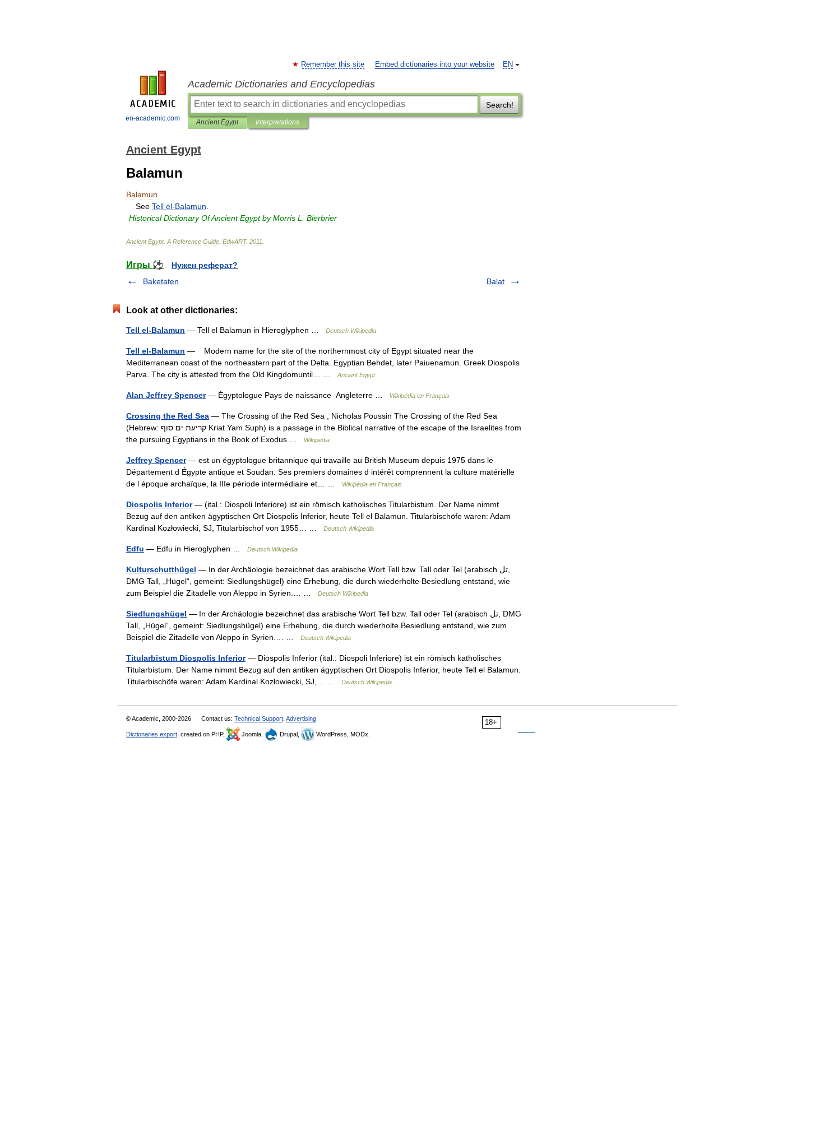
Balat (495, 281)
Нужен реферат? (205, 265)
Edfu (135, 548)
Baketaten (161, 281)
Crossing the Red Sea (167, 415)
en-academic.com (153, 118)
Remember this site (333, 64)
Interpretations (277, 122)
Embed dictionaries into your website (434, 64)
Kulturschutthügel (161, 569)
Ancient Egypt (217, 122)
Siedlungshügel (156, 613)
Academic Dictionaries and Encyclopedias (281, 84)
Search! (499, 104)
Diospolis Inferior (159, 504)
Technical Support (258, 718)
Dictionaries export (151, 734)
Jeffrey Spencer (156, 460)
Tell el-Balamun (155, 330)
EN (508, 64)
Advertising (301, 718)
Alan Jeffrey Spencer (166, 395)
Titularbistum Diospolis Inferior (186, 657)
